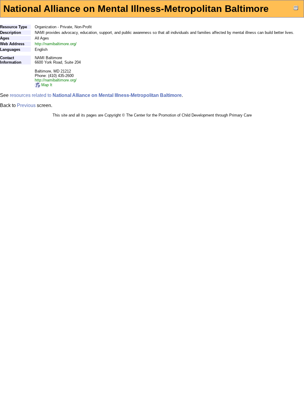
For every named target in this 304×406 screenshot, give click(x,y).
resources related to (96, 95)
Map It (46, 85)
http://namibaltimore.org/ (56, 44)
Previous (26, 105)
